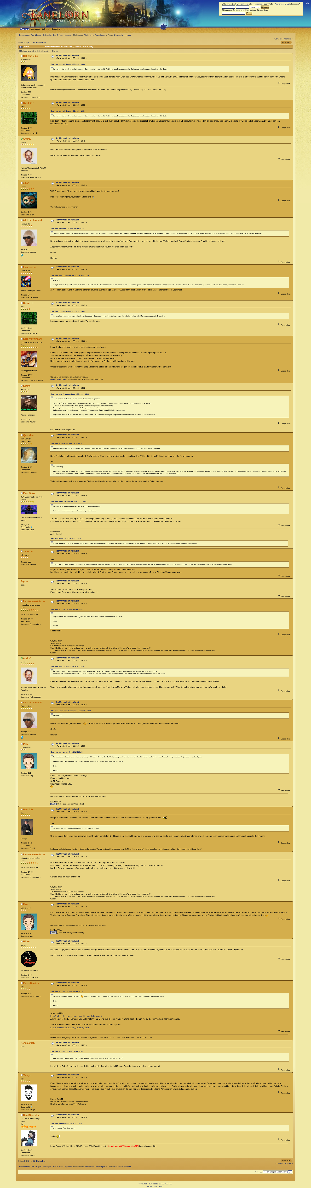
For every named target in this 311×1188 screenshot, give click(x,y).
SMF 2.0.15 (142, 1184)
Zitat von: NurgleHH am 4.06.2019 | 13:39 (67, 228)
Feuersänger (100, 35)
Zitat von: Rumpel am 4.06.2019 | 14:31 (66, 1123)
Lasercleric (29, 267)
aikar (26, 182)
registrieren (257, 4)
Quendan (28, 435)
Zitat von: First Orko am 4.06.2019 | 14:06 (67, 666)
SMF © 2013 (153, 1184)
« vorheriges (278, 39)
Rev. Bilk (28, 809)
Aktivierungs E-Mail (282, 4)
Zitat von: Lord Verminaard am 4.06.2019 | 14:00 (70, 394)
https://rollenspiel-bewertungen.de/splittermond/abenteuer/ (76, 1016)
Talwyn (27, 1075)
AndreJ (27, 138)
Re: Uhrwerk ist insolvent (67, 55)
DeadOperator (31, 1115)
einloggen (244, 4)
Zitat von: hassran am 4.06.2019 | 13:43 (67, 609)
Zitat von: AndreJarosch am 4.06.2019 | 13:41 (69, 501)
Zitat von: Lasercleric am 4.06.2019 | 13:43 (68, 311)
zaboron (28, 551)
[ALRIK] (22, 256)
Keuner (27, 385)
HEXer (26, 941)
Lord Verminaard (32, 338)
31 (34, 43)
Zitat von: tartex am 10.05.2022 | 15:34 (66, 539)
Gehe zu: (258, 1172)
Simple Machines (165, 1184)
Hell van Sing (30, 56)
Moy (25, 743)
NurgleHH (28, 102)
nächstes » (288, 39)
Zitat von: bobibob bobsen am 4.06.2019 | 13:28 (70, 275)
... (32, 43)
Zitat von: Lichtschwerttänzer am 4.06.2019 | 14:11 (71, 711)
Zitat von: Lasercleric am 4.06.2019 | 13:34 (68, 64)
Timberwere (89, 35)
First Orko (29, 493)
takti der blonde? (32, 220)
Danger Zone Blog (58, 379)
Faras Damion (31, 983)
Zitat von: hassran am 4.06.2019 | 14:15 (67, 991)
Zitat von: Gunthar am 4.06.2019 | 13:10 (66, 443)
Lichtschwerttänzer (34, 601)
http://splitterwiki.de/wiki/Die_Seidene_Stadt (69, 1027)
